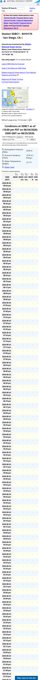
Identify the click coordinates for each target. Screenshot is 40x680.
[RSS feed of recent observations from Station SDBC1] (22, 37)
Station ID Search (9, 8)
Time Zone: (29, 137)
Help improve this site (26, 678)
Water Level (9, 167)
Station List (32, 9)
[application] (15, 98)
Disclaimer (29, 109)
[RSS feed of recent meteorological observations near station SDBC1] (18, 75)
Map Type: (11, 88)
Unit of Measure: (9, 137)
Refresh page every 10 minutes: (14, 120)
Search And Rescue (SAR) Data (14, 68)
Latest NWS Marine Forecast (13, 64)
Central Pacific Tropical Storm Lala (18, 18)
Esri (25, 107)
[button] (5, 92)
